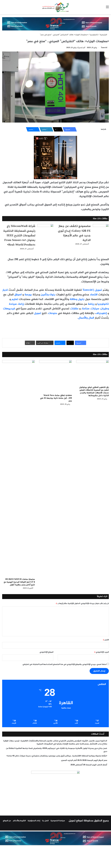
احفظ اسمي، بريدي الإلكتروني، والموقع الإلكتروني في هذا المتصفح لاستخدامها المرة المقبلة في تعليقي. (64, 664)
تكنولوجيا (94, 34)
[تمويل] (55, 7)
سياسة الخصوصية (57, 820)
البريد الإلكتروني (101, 652)
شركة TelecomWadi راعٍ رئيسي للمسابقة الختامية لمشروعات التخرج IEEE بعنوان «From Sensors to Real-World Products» (19, 235)
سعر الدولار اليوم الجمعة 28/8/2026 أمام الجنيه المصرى (84, 760)
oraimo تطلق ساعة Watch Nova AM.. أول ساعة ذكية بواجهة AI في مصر (56, 398)
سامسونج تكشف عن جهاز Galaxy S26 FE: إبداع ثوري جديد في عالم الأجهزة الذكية (74, 233)
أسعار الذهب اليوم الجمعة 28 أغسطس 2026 (89, 764)
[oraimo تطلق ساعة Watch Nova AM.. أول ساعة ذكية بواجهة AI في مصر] (55, 376)
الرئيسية (103, 34)
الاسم (106, 639)
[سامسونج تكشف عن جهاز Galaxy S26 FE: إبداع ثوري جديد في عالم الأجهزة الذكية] (101, 229)
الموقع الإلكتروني (46, 652)
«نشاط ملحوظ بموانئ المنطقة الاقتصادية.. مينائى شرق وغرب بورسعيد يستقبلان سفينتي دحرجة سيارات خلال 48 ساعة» (56, 756)
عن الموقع (7, 820)
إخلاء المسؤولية (34, 820)
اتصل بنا (45, 820)
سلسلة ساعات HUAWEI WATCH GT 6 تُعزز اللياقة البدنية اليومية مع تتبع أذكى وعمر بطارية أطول (19, 582)
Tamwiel (104, 47)
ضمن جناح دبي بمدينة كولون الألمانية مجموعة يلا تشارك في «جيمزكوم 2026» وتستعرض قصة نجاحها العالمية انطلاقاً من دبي (56, 750)
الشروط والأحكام (19, 820)
